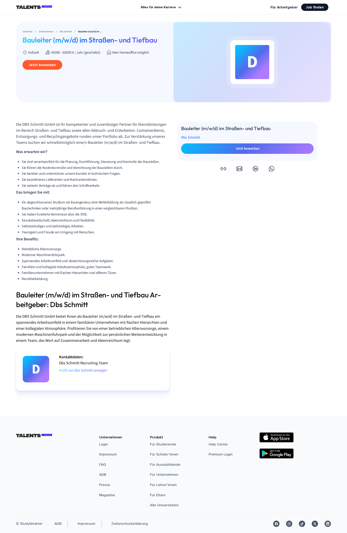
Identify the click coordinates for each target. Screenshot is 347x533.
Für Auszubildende (165, 464)
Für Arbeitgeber (284, 7)
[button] (223, 168)
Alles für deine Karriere (158, 7)
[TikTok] (302, 524)
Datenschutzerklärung (130, 523)
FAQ (102, 464)
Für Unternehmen (164, 474)
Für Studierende (163, 444)
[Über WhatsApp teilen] (271, 168)
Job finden (315, 7)
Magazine (107, 495)
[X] (315, 524)
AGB (102, 474)
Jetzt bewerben (42, 65)
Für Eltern (158, 495)
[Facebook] (276, 524)
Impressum (108, 454)
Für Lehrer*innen (163, 485)
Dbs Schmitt (190, 137)
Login (103, 444)
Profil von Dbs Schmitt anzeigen (83, 370)
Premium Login (221, 454)
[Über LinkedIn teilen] (255, 168)
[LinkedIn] (328, 524)
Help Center (218, 444)
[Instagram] (289, 524)
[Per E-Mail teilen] (239, 168)
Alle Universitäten (164, 505)
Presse (104, 485)
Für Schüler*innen (164, 454)
